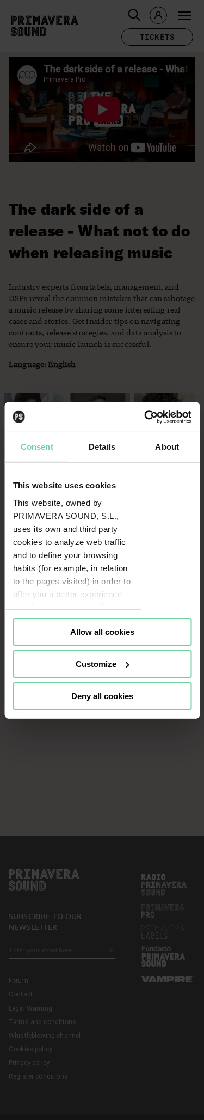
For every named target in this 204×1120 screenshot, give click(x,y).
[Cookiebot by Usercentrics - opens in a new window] (145, 416)
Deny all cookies (102, 695)
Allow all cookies (102, 631)
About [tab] (167, 446)
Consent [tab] (37, 446)
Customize (96, 664)
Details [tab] (102, 446)
